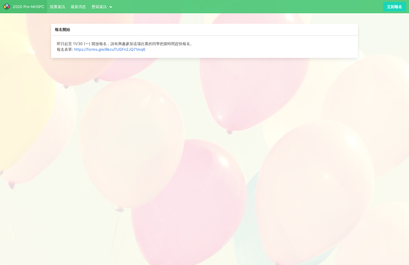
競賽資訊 (57, 6)
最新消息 (78, 6)
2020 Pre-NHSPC (27, 6)
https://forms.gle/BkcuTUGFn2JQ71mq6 (109, 49)
